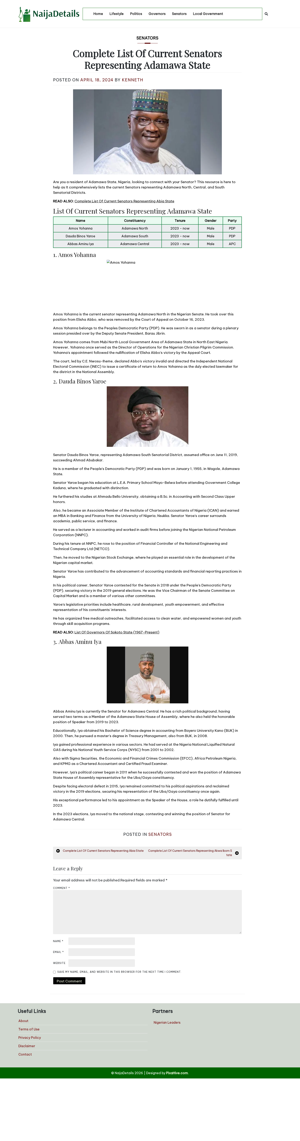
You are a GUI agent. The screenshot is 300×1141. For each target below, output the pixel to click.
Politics (136, 14)
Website (59, 963)
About (23, 1021)
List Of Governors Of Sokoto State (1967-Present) (116, 632)
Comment (61, 888)
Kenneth (132, 79)
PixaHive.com (177, 1073)
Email (58, 952)
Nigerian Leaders (167, 1022)
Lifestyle (117, 14)
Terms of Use (29, 1029)
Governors (157, 14)
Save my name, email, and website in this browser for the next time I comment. (119, 971)
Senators (179, 14)
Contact (25, 1054)
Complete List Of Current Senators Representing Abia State (124, 201)
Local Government (208, 14)
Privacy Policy (29, 1038)
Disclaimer (26, 1046)
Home (98, 14)
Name (58, 941)
